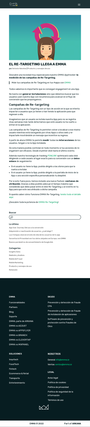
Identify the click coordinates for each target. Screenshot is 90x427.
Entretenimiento (17, 383)
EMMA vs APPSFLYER (19, 330)
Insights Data (14, 252)
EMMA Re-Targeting (48, 202)
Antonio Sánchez (19, 69)
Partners (13, 307)
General (51, 359)
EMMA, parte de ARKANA (21, 321)
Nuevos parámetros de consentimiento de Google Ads (31, 242)
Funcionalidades (17, 302)
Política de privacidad (58, 387)
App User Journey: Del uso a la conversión (26, 228)
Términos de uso (56, 400)
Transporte (14, 378)
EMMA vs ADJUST (18, 326)
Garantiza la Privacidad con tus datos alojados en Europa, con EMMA (37, 239)
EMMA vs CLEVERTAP (20, 339)
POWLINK (52, 155)
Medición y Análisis (16, 255)
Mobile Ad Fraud (15, 259)
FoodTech (14, 364)
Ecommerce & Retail (19, 373)
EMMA (67, 82)
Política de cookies (57, 382)
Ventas (51, 364)
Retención (13, 270)
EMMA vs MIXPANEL (19, 344)
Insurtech (13, 359)
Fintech (12, 369)
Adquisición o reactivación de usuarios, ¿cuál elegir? (31, 231)
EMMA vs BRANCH (18, 335)
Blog (11, 312)
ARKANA (76, 423)
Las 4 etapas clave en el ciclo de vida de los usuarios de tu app (34, 235)
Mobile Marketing (16, 263)
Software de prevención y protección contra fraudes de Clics (62, 323)
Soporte (13, 316)
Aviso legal (53, 378)
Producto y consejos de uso (39, 69)
